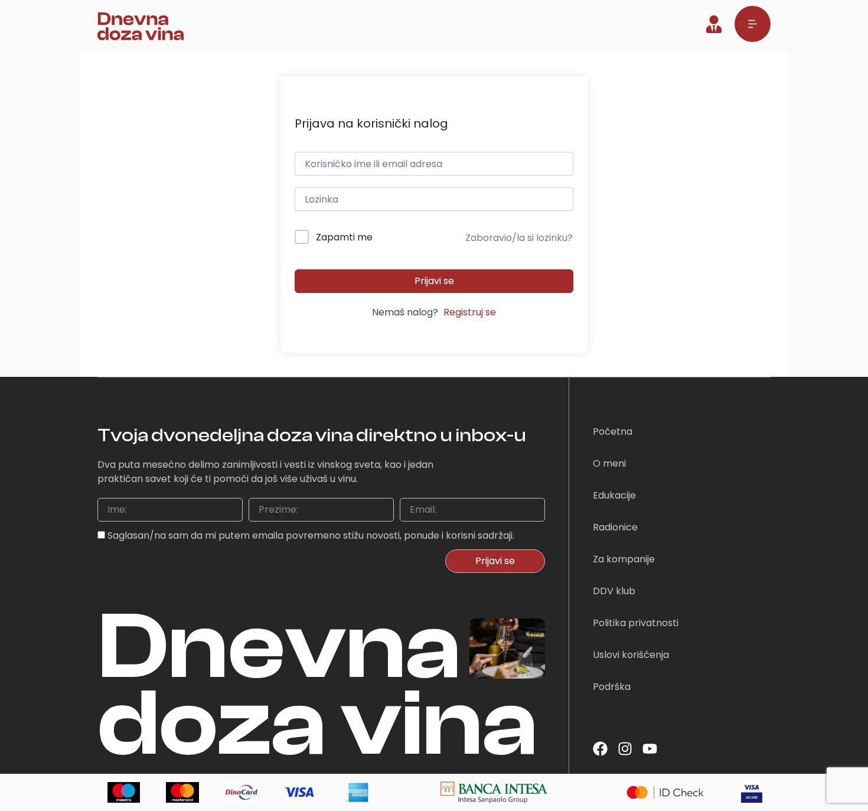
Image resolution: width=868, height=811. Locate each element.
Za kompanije (624, 559)
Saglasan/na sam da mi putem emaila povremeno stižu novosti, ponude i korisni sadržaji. (310, 535)
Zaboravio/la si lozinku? (519, 238)
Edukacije (614, 495)
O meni (609, 463)
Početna (612, 431)
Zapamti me (344, 237)
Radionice (615, 527)
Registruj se (469, 312)
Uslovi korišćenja (631, 655)
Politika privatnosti (635, 623)
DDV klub (614, 591)
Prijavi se (434, 281)
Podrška (612, 686)
